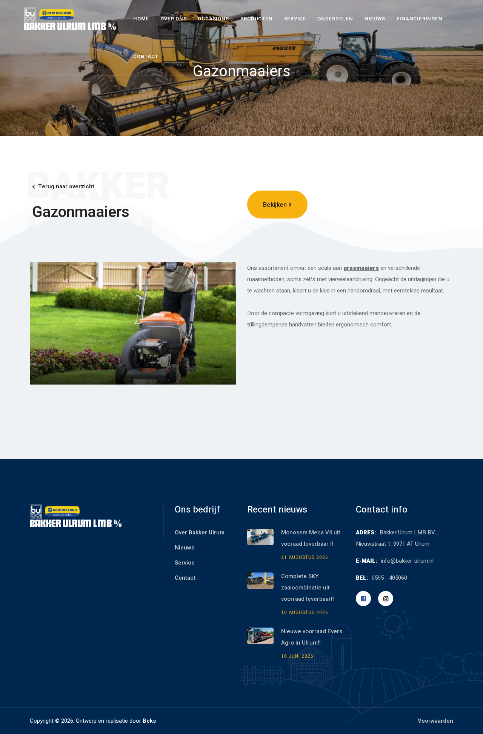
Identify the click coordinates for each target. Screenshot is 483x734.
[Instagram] (385, 598)
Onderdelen (335, 18)
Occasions (213, 18)
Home (141, 18)
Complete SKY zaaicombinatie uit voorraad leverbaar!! (308, 587)
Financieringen (420, 18)
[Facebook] (363, 598)
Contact (145, 56)
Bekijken (275, 204)
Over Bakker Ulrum (200, 532)
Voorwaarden (435, 721)
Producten (256, 18)
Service (295, 18)
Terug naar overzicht (66, 186)
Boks (149, 721)
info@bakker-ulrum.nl (407, 561)
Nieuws (375, 18)
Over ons (173, 18)
